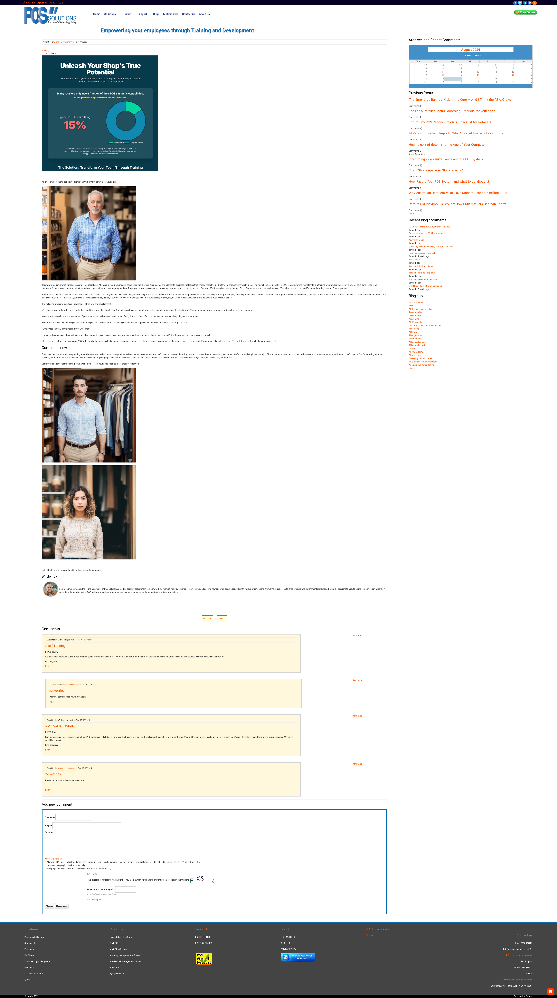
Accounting (414, 319)
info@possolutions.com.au (519, 955)
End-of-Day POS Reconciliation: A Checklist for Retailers (450, 122)
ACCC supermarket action (421, 309)
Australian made (416, 240)
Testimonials (170, 14)
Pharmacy (29, 949)
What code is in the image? (100, 889)
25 (443, 79)
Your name (50, 817)
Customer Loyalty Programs (37, 961)
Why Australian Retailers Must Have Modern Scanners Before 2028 (458, 193)
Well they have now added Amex (423, 279)
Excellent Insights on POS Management (427, 233)
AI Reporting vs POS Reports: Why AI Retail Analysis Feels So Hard (457, 133)
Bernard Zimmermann (63, 42)
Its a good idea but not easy (421, 266)
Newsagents (30, 943)
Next (222, 619)
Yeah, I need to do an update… (422, 273)
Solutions (110, 14)
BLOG (285, 929)
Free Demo (527, 12)
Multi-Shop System (118, 949)
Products (116, 929)
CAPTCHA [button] (92, 874)
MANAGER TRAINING (61, 726)
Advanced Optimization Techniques (425, 325)
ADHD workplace (416, 322)
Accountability (415, 312)
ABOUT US (286, 943)
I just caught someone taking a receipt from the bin (432, 246)
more (411, 213)
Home (96, 14)
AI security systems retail (420, 358)
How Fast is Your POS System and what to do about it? (449, 181)
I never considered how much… (423, 253)
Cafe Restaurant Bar (34, 973)
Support (143, 14)
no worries (56, 690)
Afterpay (413, 332)
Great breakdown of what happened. (425, 286)
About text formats (53, 859)
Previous (207, 619)
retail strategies (416, 302)
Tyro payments (117, 973)
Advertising (414, 329)
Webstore (114, 967)
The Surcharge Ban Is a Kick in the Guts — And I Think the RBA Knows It (461, 99)
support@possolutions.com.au (517, 980)
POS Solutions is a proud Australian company (429, 227)
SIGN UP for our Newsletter (378, 929)
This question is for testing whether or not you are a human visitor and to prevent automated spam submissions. (138, 887)
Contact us (188, 14)
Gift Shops (29, 967)
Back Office (115, 943)
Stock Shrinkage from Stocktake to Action (440, 170)
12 (460, 72)
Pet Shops (29, 955)
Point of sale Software (35, 937)
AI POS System (416, 352)
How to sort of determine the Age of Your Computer (447, 144)
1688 (411, 306)
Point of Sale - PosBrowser (122, 937)
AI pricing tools (415, 355)
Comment (49, 832)
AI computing (415, 339)
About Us (204, 14)
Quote (27, 980)
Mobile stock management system (126, 961)
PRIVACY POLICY (288, 949)
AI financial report (417, 345)
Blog (156, 14)
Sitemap (370, 935)
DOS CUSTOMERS (203, 943)
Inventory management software (125, 955)
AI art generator (416, 335)
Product (127, 14)
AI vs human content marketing (423, 362)
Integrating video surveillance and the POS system (446, 159)
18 (443, 75)
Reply (47, 666)
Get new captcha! (95, 899)
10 (425, 72)
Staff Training (55, 646)
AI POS (412, 348)
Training (45, 50)
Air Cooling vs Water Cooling (421, 365)
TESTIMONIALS (288, 937)
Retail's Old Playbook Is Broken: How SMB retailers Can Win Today (457, 204)
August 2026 (470, 50)
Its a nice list (414, 260)
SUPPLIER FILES (202, 937)
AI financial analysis (418, 342)
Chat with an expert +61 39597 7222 (42, 2)
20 (478, 75)
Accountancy (415, 315)
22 (513, 75)
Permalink (357, 635)
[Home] (49, 15)
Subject (48, 825)
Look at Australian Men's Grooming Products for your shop (452, 111)
